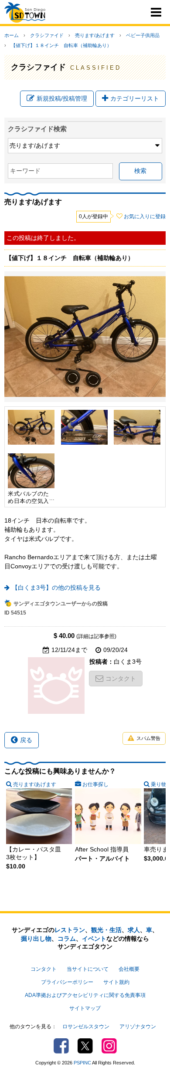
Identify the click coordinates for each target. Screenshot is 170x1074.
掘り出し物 (36, 938)
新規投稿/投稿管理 (62, 98)
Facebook (61, 1046)
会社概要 (129, 969)
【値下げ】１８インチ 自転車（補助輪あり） (61, 45)
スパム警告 (148, 738)
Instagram (109, 1046)
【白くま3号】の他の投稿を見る (56, 587)
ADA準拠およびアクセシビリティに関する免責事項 (85, 995)
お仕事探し (95, 784)
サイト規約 (116, 982)
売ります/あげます (95, 35)
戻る (26, 739)
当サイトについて (88, 969)
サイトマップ (85, 1008)
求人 (134, 929)
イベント (94, 938)
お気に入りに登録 (145, 216)
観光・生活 (106, 929)
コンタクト (120, 678)
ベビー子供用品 (143, 35)
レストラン (69, 929)
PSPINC (82, 1062)
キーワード (25, 170)
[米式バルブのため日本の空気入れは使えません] (31, 470)
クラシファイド (47, 35)
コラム (67, 938)
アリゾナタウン (137, 1026)
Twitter (85, 1046)
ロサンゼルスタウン (85, 1026)
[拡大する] (31, 427)
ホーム (11, 35)
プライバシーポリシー (67, 982)
